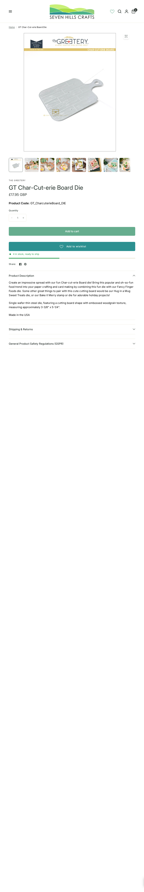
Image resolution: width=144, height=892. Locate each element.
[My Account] (126, 11)
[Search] (119, 11)
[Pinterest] (25, 264)
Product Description (21, 275)
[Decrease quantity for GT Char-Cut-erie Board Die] (12, 218)
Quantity (13, 210)
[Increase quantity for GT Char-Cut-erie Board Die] (23, 218)
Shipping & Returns (21, 329)
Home (12, 27)
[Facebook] (20, 264)
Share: (12, 264)
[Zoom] (126, 36)
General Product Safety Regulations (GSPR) (36, 343)
